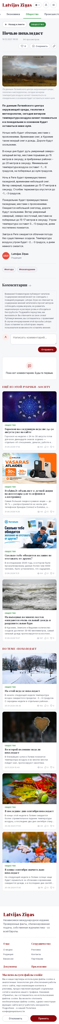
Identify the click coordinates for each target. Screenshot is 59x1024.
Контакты (36, 954)
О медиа (7, 949)
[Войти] (46, 5)
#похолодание (27, 269)
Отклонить (15, 1018)
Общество (32, 14)
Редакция (8, 954)
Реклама (36, 949)
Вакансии (8, 958)
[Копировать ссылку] (54, 46)
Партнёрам (37, 958)
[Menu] (53, 5)
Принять (43, 1018)
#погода (9, 269)
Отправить (47, 349)
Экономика (13, 14)
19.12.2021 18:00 (10, 39)
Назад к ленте (16, 24)
